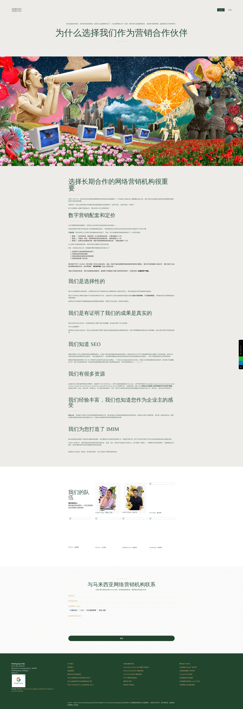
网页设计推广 (128, 681)
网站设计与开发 (184, 664)
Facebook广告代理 (185, 674)
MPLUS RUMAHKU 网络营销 (133, 671)
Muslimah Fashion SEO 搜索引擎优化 (136, 667)
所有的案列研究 (128, 664)
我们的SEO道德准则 (74, 674)
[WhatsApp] (190, 703)
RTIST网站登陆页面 (130, 678)
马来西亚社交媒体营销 (187, 685)
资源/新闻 (70, 671)
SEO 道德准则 (137, 362)
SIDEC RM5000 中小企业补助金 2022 (80, 685)
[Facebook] (180, 703)
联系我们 (70, 667)
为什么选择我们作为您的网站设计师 (79, 681)
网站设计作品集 (128, 685)
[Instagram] (184, 703)
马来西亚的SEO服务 (186, 678)
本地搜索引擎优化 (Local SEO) (189, 681)
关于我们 (70, 664)
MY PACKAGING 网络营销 (132, 674)
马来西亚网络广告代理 (187, 671)
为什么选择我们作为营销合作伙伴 (78, 678)
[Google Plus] (187, 703)
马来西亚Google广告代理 (188, 667)
